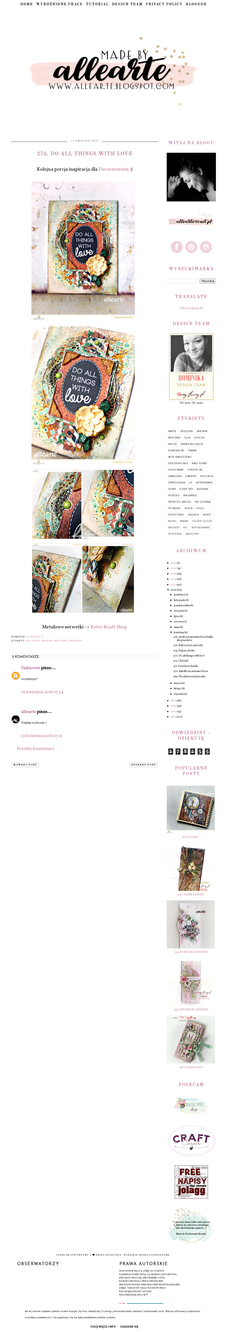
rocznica (206, 476)
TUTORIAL (97, 4)
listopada (179, 600)
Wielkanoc (190, 495)
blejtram (32, 640)
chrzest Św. (195, 469)
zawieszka (175, 476)
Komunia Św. (176, 450)
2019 (174, 574)
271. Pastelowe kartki (185, 666)
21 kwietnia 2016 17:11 (41, 736)
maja (177, 627)
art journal (203, 501)
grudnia (179, 595)
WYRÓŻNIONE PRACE (59, 4)
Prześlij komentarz (35, 749)
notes (172, 521)
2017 (174, 585)
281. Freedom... (191, 837)
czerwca (179, 622)
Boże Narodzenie (180, 456)
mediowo (61, 640)
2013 (174, 711)
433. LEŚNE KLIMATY (191, 894)
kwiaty (207, 514)
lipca (177, 616)
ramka (192, 450)
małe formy (199, 463)
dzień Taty (186, 488)
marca (178, 683)
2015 (174, 701)
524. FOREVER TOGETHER (191, 952)
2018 (174, 579)
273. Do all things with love (189, 656)
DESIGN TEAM (127, 4)
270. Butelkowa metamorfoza (190, 671)
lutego (178, 688)
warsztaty (192, 533)
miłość (172, 444)
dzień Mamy (176, 469)
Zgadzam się (129, 1326)
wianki (184, 521)
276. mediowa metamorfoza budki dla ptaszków (193, 638)
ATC (185, 527)
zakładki (193, 514)
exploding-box (178, 463)
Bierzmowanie (201, 527)
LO (190, 482)
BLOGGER (196, 4)
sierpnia (179, 611)
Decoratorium (113, 169)
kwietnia (179, 632)
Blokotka (113, 1255)
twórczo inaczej (179, 501)
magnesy (174, 527)
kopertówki (176, 514)
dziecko (199, 437)
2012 (174, 717)
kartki (172, 431)
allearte (28, 712)
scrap (172, 488)
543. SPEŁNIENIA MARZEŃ (191, 1010)
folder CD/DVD (202, 521)
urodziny (75, 640)
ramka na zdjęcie (192, 444)
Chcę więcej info (103, 1326)
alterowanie (204, 482)
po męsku (174, 508)
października (182, 605)
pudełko (174, 495)
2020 (174, 568)
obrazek (191, 476)
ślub (187, 437)
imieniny (47, 640)
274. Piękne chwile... (185, 650)
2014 (174, 706)
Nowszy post (25, 765)
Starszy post (143, 765)
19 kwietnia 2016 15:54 (42, 692)
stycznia (179, 694)
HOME (26, 4)
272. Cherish (180, 661)
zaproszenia (176, 482)
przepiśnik (175, 533)
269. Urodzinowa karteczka (189, 676)
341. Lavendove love (191, 1067)
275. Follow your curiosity (188, 645)
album (189, 508)
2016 (174, 590)
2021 (174, 563)
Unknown (30, 668)
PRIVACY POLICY (164, 4)
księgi (200, 508)
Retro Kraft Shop (108, 627)
